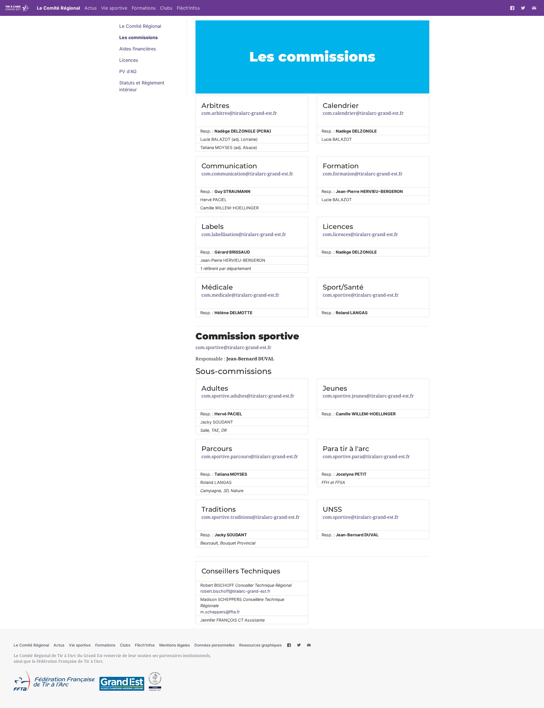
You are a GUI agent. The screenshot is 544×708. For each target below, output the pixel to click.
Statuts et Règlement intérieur (141, 86)
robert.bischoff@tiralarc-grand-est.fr (235, 591)
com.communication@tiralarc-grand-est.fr (247, 174)
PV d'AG (128, 71)
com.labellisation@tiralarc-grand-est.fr (243, 234)
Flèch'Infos (188, 8)
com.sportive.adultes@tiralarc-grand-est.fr (247, 396)
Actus (90, 8)
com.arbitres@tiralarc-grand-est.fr (239, 113)
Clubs (166, 8)
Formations (144, 8)
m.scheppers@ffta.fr (220, 611)
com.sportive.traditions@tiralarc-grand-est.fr (250, 517)
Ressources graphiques (260, 645)
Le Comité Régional (58, 8)
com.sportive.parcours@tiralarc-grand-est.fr (249, 456)
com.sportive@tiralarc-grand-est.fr (361, 295)
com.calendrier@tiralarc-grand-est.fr (363, 113)
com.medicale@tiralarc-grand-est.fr (240, 295)
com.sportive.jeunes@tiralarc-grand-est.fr (368, 396)
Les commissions (138, 37)
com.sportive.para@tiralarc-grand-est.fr (366, 456)
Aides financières (137, 49)
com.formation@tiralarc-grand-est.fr (363, 174)
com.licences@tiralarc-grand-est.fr (360, 234)
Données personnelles (214, 645)
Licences (128, 60)
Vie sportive (114, 8)
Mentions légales (174, 645)
